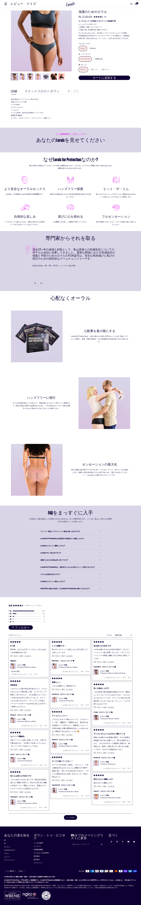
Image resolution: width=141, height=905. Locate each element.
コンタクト (37, 846)
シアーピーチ (85, 59)
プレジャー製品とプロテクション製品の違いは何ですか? (60, 531)
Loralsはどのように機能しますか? (52, 546)
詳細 (14, 91)
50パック (105, 69)
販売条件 (37, 859)
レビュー (17, 3)
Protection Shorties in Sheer (110, 798)
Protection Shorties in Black (69, 792)
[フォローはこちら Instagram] (117, 842)
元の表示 (27, 656)
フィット (73, 91)
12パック (94, 69)
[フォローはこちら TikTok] (111, 842)
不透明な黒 (98, 59)
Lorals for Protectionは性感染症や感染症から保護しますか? (62, 538)
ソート (109, 635)
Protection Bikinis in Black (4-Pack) (112, 673)
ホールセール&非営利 (41, 853)
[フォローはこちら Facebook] (123, 842)
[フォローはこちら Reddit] (134, 842)
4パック (83, 69)
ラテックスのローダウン (42, 91)
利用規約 (37, 856)
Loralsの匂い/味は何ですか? (50, 553)
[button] (100, 16)
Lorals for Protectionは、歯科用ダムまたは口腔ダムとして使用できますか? (67, 567)
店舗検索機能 (38, 849)
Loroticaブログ (9, 850)
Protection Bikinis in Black (109, 719)
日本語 (21, 871)
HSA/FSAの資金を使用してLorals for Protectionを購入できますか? (64, 588)
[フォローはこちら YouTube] (128, 842)
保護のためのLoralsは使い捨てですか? (54, 560)
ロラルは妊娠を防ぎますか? (50, 574)
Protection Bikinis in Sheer (26, 667)
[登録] (101, 844)
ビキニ (83, 48)
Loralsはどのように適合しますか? (52, 581)
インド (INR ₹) (9, 871)
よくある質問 (38, 843)
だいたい (7, 847)
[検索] (131, 4)
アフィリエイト (9, 860)
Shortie (93, 48)
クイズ (31, 3)
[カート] (136, 4)
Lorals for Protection (66, 701)
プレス (6, 853)
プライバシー (38, 863)
